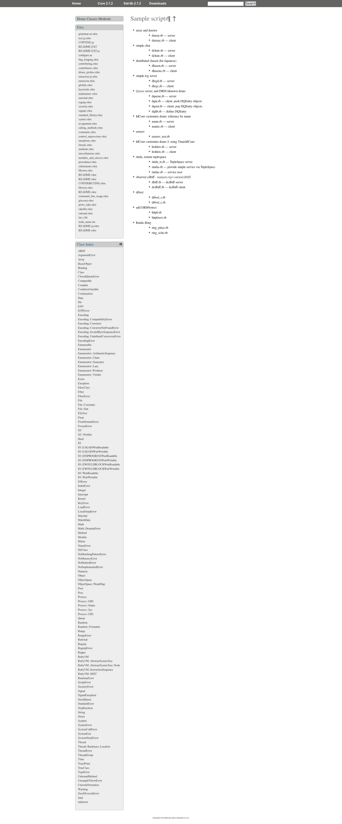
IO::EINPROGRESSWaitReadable (97, 456)
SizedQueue (84, 699)
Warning (83, 789)
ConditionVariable (88, 289)
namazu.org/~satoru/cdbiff (173, 177)
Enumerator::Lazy (88, 366)
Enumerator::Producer (90, 370)
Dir (80, 302)
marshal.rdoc (86, 98)
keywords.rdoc (87, 89)
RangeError (84, 635)
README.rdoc (87, 175)
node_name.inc (87, 222)
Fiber (81, 392)
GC (80, 430)
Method (82, 533)
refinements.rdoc (88, 166)
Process (82, 597)
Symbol (82, 721)
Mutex (81, 541)
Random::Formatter (89, 626)
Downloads (157, 3)
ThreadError (85, 750)
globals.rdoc (85, 85)
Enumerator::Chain (89, 357)
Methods (104, 18)
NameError (84, 545)
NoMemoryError (87, 558)
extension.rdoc (87, 81)
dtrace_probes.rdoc (89, 72)
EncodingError (86, 340)
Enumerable (84, 345)
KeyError (83, 503)
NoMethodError (87, 562)
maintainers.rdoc (88, 93)
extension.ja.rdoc (88, 76)
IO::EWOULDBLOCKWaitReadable (99, 464)
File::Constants (86, 404)
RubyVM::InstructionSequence (95, 669)
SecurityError (85, 686)
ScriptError (84, 682)
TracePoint (84, 763)
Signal (81, 691)
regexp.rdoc (85, 102)
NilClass (83, 550)
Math (81, 524)
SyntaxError (85, 725)
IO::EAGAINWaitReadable (93, 447)
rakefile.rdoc (86, 209)
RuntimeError (86, 678)
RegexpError (85, 648)
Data (80, 298)
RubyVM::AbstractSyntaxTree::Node (99, 665)
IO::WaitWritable (88, 477)
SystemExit (84, 733)
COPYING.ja (86, 42)
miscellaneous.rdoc (89, 153)
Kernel (82, 498)
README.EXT (88, 46)
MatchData (84, 520)
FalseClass (84, 387)
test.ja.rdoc (85, 38)
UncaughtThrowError (90, 780)
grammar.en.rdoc (88, 34)
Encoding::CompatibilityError (95, 319)
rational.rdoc (86, 213)
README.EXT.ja (89, 51)
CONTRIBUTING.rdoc (92, 183)
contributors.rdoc (88, 68)
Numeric (83, 571)
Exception (83, 383)
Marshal (82, 516)
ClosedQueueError (88, 276)
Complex (83, 285)
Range (81, 631)
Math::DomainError (89, 528)
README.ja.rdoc (89, 226)
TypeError (84, 772)
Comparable (85, 281)
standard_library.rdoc (91, 115)
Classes (92, 18)
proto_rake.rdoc (87, 204)
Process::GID (85, 601)
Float (81, 417)
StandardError (86, 703)
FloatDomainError (88, 421)
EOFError (83, 310)
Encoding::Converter (89, 323)
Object (81, 575)
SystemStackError (88, 738)
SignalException (87, 695)
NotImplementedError (90, 567)
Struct (81, 716)
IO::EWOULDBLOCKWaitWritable (98, 469)
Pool (80, 588)
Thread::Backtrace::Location (94, 746)
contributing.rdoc (88, 63)
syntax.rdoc (85, 119)
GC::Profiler (85, 434)
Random (82, 622)
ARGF (81, 251)
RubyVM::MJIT (87, 674)
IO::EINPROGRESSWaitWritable (97, 460)
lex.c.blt (83, 217)
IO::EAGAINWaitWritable (93, 451)
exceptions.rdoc (87, 140)
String (81, 712)
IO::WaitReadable (88, 473)
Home (76, 3)
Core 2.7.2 (105, 3)
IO (79, 443)
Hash (81, 439)
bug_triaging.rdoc (89, 59)
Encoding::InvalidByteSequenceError (99, 332)
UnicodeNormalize (88, 785)
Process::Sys (85, 609)
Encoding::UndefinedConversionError (99, 336)
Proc (80, 592)
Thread (82, 742)
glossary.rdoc (86, 200)
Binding (82, 268)
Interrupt (83, 494)
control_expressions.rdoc (93, 136)
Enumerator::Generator (91, 362)
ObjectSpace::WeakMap (91, 584)
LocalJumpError (87, 511)
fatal (80, 797)
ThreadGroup (85, 755)
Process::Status (86, 605)
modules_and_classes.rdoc (93, 158)
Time (81, 759)
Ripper (82, 652)
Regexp (82, 644)
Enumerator (84, 349)
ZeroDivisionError (88, 793)
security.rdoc (86, 106)
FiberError (84, 396)
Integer (82, 490)
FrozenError (85, 426)
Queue (81, 618)
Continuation (85, 293)
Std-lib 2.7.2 (132, 3)
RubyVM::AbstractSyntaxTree (95, 661)
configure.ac (85, 55)
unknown (83, 802)
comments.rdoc (87, 132)
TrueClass (83, 768)
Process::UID (85, 614)
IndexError (84, 486)
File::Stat (83, 409)
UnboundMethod (87, 776)
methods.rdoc (86, 149)
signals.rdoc (85, 110)
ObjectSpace (85, 580)
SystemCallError (87, 729)
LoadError (84, 507)
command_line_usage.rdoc (93, 196)
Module (82, 537)
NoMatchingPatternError (92, 554)
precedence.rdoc (88, 162)
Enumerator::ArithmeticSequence (96, 353)
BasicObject (85, 264)
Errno (81, 379)
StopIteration (85, 708)
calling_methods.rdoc (91, 127)
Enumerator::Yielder (89, 374)
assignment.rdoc (88, 123)
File (80, 400)
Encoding (83, 315)
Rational (82, 639)
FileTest (82, 413)
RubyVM (83, 657)
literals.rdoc (85, 145)
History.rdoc (86, 170)
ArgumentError (86, 255)
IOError (82, 481)
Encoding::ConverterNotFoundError (98, 328)
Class (81, 272)
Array (81, 259)
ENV (81, 306)
